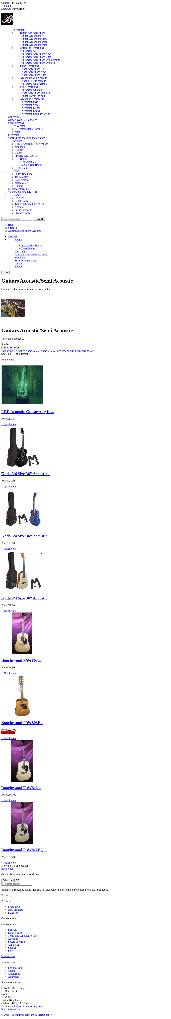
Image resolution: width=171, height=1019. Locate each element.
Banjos (21, 158)
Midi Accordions (26, 86)
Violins (18, 152)
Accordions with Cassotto (31, 77)
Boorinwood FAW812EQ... (24, 850)
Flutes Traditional (24, 173)
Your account (8, 956)
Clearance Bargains (18, 188)
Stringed (15, 140)
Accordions (17, 29)
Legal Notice (21, 200)
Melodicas (20, 182)
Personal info (15, 967)
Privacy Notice (22, 213)
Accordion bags (29, 101)
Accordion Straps (30, 110)
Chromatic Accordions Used (36, 56)
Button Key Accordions (30, 32)
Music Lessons (16, 122)
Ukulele (19, 149)
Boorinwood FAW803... (21, 660)
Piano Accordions (27, 65)
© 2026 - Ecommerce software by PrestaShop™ (26, 1014)
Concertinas (14, 116)
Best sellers (7, 350)
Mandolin (20, 146)
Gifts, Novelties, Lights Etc (22, 119)
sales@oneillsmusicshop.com (27, 1006)
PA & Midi (16, 125)
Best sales (13, 912)
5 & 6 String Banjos (31, 164)
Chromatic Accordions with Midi (38, 62)
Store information (10, 1009)
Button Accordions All (33, 35)
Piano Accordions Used (33, 74)
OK (5, 272)
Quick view (8, 424)
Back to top (8, 868)
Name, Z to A (48, 350)
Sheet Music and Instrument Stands (26, 137)
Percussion (13, 134)
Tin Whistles (21, 176)
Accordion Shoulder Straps (35, 113)
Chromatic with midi (32, 89)
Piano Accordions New (33, 71)
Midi (17, 131)
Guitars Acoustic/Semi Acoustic (31, 143)
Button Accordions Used (34, 41)
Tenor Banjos (28, 161)
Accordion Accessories (29, 98)
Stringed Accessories (26, 155)
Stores (11, 950)
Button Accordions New (34, 38)
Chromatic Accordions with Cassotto (40, 59)
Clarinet (19, 185)
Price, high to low (84, 350)
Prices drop (14, 906)
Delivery (19, 197)
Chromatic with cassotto (34, 83)
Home (14, 194)
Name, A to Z (33, 350)
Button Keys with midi (33, 95)
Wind (13, 170)
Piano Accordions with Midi (36, 92)
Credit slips (14, 973)
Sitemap (12, 947)
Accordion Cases (30, 104)
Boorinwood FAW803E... (22, 722)
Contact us (13, 944)
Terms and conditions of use (29, 203)
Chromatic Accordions (29, 47)
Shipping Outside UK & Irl (22, 191)
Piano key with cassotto (33, 80)
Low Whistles (22, 179)
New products (15, 909)
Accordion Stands (30, 107)
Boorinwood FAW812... (21, 788)
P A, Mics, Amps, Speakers (29, 128)
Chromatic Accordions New (36, 53)
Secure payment (23, 210)
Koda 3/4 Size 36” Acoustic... (25, 474)
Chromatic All (28, 50)
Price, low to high (12, 347)
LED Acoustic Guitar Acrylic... (27, 412)
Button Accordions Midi (34, 44)
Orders (11, 970)
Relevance (20, 350)
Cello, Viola (21, 167)
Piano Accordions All (32, 68)
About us (19, 207)
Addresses (13, 976)
